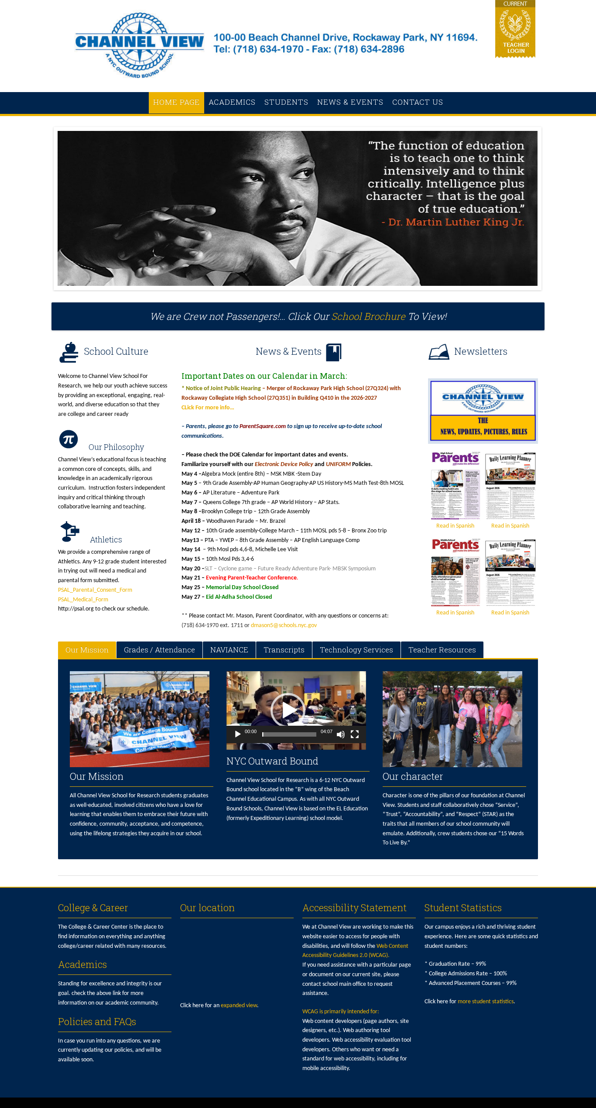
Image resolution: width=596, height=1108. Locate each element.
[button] (288, 710)
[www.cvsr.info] (298, 82)
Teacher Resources (442, 650)
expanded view (239, 1005)
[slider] (289, 734)
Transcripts (284, 650)
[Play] (237, 734)
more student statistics (486, 1001)
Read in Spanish (455, 526)
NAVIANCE (229, 650)
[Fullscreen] (354, 734)
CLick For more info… (208, 408)
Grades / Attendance (159, 650)
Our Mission (87, 650)
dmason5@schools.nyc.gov (284, 625)
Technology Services (356, 650)
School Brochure (368, 316)
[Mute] (340, 734)
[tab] (87, 650)
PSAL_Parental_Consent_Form (95, 590)
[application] (296, 710)
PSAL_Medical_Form (83, 600)
